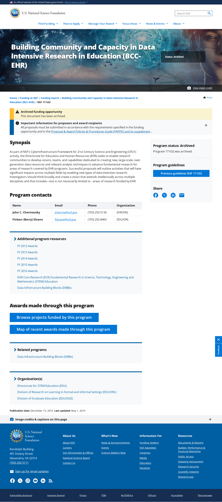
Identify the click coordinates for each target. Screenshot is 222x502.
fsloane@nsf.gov (65, 219)
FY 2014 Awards (27, 258)
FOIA (104, 495)
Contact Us (69, 463)
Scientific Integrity (188, 471)
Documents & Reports (190, 442)
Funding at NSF (29, 98)
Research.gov (186, 476)
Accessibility (177, 495)
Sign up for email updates (32, 471)
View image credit (202, 88)
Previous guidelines (181, 173)
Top (214, 397)
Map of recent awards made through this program (63, 329)
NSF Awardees (148, 447)
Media (143, 458)
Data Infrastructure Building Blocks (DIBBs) (45, 357)
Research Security (188, 466)
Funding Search (50, 98)
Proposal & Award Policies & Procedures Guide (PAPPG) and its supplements (101, 131)
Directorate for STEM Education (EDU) (42, 386)
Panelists (145, 468)
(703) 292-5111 (19, 463)
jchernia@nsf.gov (66, 212)
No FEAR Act (127, 495)
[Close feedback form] (218, 339)
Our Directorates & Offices (78, 452)
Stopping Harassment (190, 461)
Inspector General (56, 495)
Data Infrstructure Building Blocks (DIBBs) (44, 288)
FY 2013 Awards (27, 252)
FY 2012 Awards (27, 246)
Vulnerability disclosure (21, 495)
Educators (145, 463)
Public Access (186, 456)
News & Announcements (115, 442)
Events (105, 447)
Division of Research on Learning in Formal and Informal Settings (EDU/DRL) (66, 392)
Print (209, 97)
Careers (67, 447)
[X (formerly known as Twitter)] (20, 480)
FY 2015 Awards (27, 265)
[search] (209, 13)
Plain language (205, 495)
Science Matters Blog (113, 452)
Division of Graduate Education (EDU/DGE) (45, 398)
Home (13, 98)
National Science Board (76, 458)
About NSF (69, 442)
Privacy (83, 495)
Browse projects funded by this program (54, 317)
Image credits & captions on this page (41, 419)
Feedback (218, 350)
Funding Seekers (149, 442)
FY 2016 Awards (27, 271)
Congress (145, 452)
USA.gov (152, 495)
